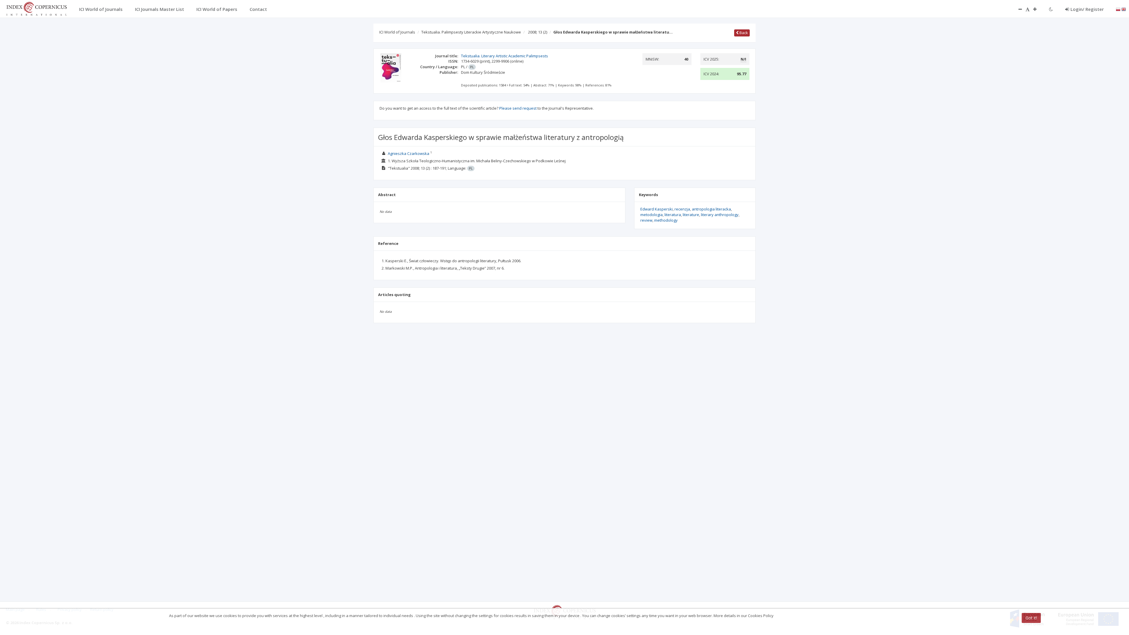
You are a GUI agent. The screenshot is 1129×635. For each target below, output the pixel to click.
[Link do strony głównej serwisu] (36, 8)
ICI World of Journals (397, 32)
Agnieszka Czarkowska (408, 153)
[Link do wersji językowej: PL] (1118, 8)
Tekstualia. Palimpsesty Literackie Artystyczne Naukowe (471, 32)
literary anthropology (720, 214)
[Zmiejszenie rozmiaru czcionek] (1017, 9)
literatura (672, 214)
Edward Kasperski (656, 209)
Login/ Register (1087, 9)
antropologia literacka (711, 209)
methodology (666, 220)
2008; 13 (537, 32)
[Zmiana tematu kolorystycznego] (1051, 9)
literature (691, 214)
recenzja (682, 209)
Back (743, 32)
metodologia (651, 214)
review (646, 220)
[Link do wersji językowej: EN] (1123, 8)
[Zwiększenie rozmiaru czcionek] (1038, 9)
